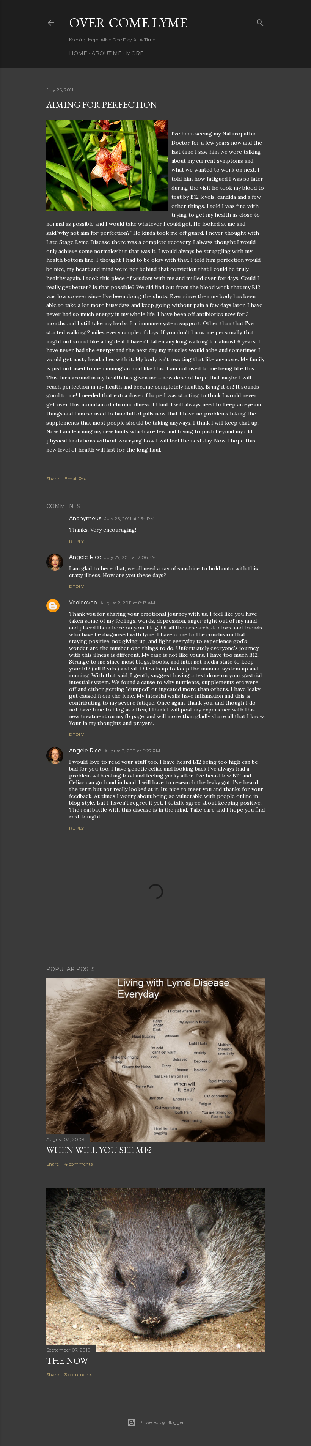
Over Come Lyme (128, 22)
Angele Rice (85, 557)
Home (78, 53)
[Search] (260, 21)
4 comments (78, 1164)
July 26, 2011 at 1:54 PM (129, 518)
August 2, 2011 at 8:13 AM (127, 603)
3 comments (78, 1374)
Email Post (76, 478)
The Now (67, 1360)
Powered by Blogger (161, 1422)
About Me (106, 53)
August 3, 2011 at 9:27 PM (132, 751)
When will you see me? (99, 1150)
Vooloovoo (83, 602)
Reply (76, 541)
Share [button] (52, 478)
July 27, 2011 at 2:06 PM (130, 557)
